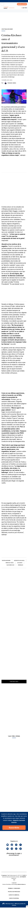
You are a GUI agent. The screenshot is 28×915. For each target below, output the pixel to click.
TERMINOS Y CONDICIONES (14, 888)
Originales (20, 565)
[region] (14, 23)
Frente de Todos (10, 562)
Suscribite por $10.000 (22, 4)
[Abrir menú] (2, 4)
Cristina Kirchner (6, 560)
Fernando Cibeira (11, 83)
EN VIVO (25, 7)
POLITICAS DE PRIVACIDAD (14, 891)
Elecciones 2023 (10, 565)
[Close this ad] (27, 906)
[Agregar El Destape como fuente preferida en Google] (14, 86)
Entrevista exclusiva (19, 560)
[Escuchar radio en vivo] (2, 8)
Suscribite (14, 827)
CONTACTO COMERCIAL (14, 894)
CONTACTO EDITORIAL (14, 898)
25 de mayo (19, 562)
